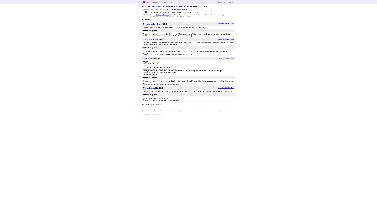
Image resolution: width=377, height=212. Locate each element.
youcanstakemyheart (153, 24)
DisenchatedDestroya (172, 9)
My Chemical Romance (174, 6)
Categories (146, 6)
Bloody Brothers (156, 9)
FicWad (146, 2)
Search (164, 2)
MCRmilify (149, 58)
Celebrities (157, 6)
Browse (155, 2)
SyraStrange (150, 88)
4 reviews (183, 9)
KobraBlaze (149, 39)
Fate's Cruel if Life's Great (196, 6)
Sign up (145, 104)
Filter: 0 (221, 2)
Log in (230, 2)
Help (171, 2)
